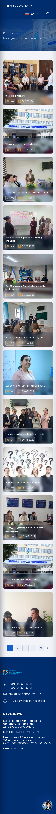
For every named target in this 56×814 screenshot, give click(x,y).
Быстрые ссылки (17, 5)
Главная (9, 33)
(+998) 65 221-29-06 (20, 688)
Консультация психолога (22, 38)
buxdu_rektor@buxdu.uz (24, 694)
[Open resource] (8, 14)
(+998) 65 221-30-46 (20, 684)
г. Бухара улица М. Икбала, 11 (26, 701)
